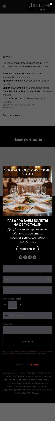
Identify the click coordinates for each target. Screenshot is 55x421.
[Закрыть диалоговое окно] (51, 4)
